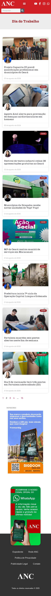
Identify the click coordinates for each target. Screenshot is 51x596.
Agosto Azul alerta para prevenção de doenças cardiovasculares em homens (25, 117)
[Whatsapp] (48, 3)
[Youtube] (35, 3)
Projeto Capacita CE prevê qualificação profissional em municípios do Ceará (21, 70)
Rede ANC (33, 552)
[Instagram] (44, 3)
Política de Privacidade (25, 558)
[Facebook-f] (39, 3)
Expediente (18, 552)
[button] (24, 3)
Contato (36, 564)
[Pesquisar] (22, 10)
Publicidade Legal (19, 564)
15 (22, 398)
